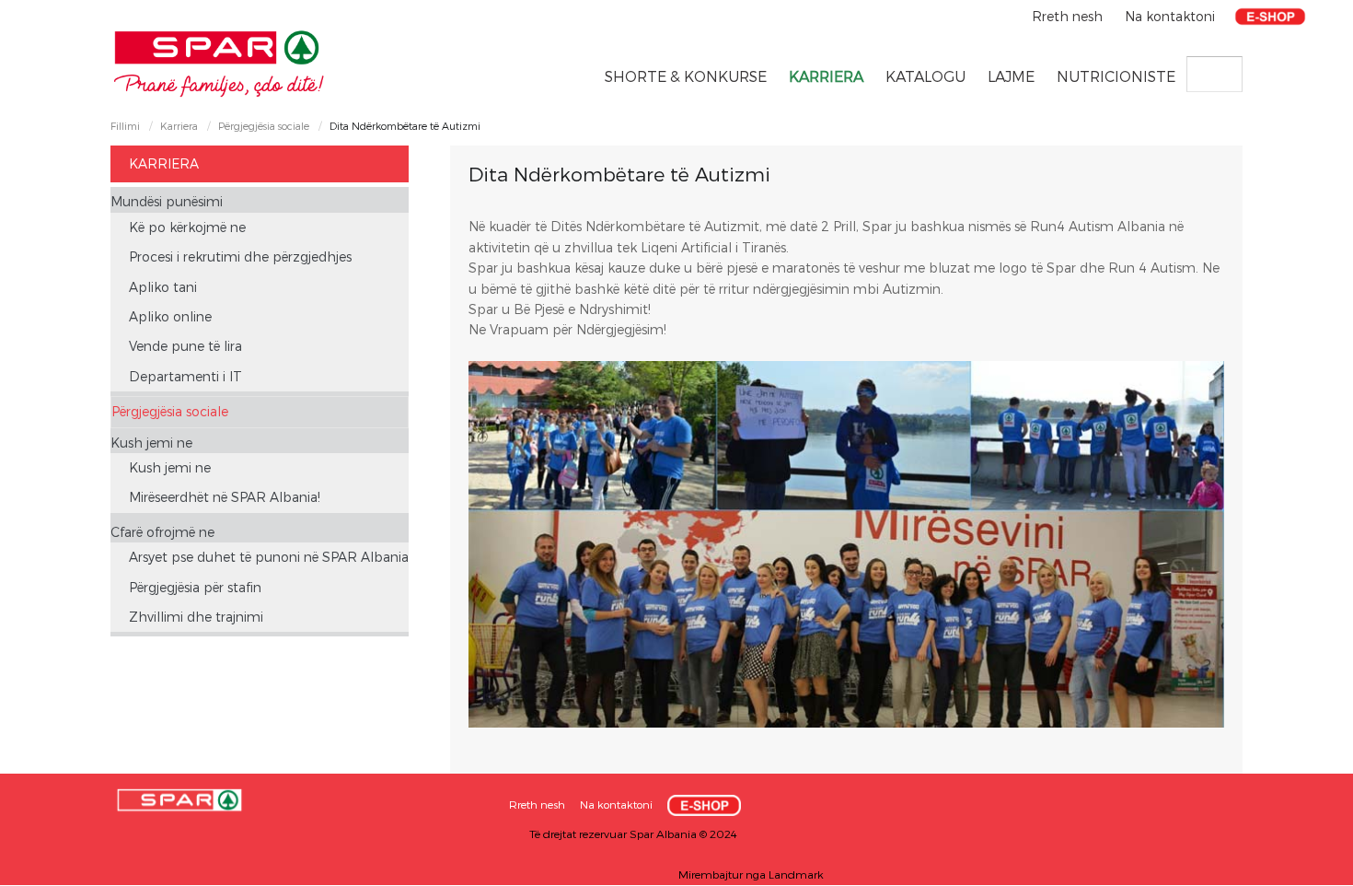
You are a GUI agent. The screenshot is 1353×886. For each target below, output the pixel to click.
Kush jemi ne (151, 442)
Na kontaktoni (1170, 16)
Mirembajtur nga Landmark (751, 874)
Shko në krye (1302, 865)
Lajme (1011, 76)
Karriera (826, 76)
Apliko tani (163, 287)
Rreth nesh (1069, 16)
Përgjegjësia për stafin (195, 587)
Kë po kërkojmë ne (187, 227)
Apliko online (170, 316)
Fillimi (125, 126)
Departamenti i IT (185, 376)
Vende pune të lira (185, 346)
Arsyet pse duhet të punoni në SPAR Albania (269, 557)
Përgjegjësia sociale (263, 126)
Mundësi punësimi (166, 201)
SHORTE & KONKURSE (686, 76)
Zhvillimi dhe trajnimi (196, 616)
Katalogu (925, 76)
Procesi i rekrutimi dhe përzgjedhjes (240, 256)
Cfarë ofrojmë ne (162, 532)
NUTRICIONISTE (1116, 76)
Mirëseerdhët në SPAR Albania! (224, 497)
